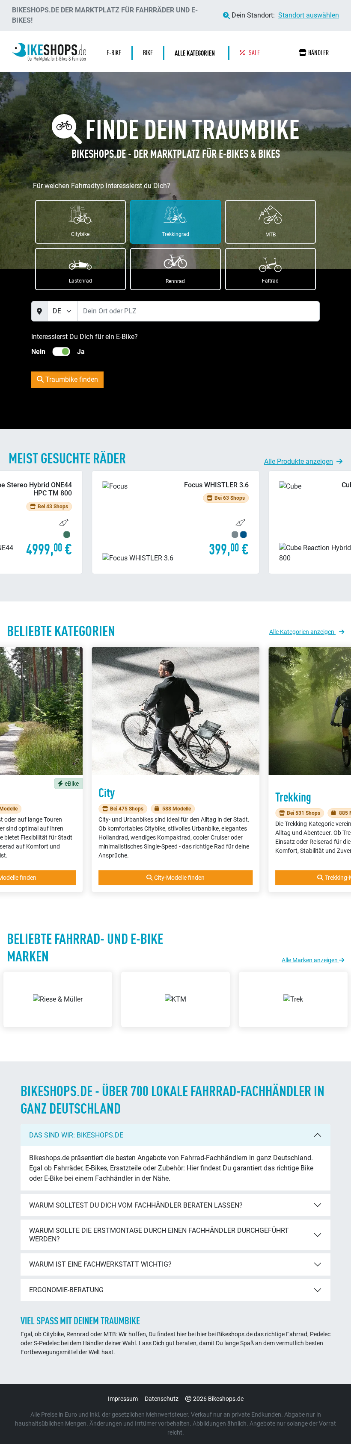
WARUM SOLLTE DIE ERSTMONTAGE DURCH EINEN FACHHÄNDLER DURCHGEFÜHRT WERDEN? (159, 1234)
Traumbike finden (71, 379)
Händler (318, 53)
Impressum (123, 1398)
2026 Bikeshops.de (218, 1398)
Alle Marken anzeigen (310, 960)
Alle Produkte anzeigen (298, 461)
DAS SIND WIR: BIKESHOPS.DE (76, 1135)
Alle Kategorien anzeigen (302, 631)
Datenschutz (161, 1398)
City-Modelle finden (179, 877)
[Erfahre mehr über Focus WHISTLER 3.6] (175, 522)
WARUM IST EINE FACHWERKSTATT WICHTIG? (100, 1264)
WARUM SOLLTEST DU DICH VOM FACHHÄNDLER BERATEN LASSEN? (136, 1205)
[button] (196, 53)
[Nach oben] (328, 1420)
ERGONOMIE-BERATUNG (66, 1290)
